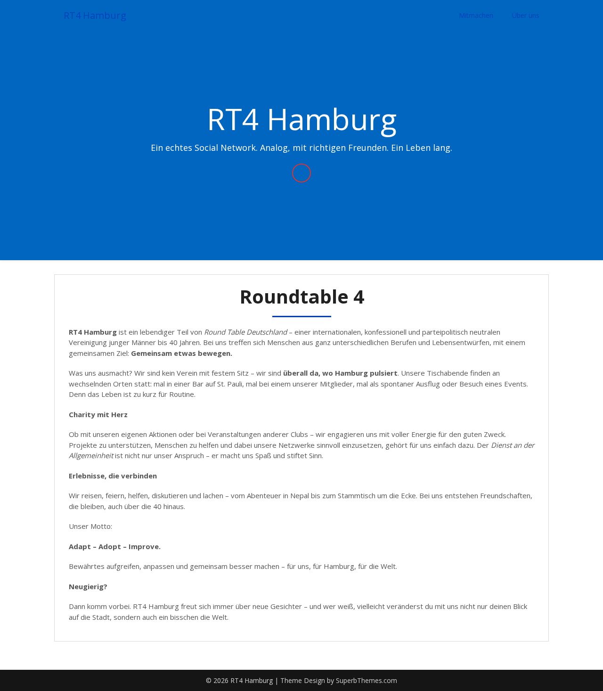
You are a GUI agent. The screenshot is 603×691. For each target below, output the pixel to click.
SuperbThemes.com (366, 680)
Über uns (525, 15)
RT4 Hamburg (95, 15)
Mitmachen (476, 15)
